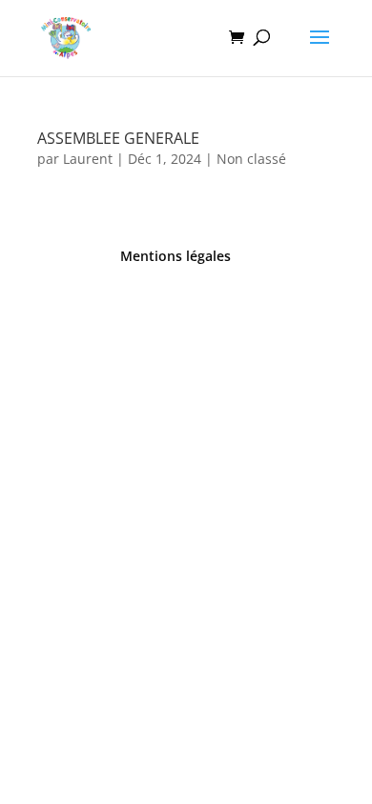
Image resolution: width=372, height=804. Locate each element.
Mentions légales (175, 256)
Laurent (88, 159)
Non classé (251, 159)
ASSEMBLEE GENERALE (118, 138)
